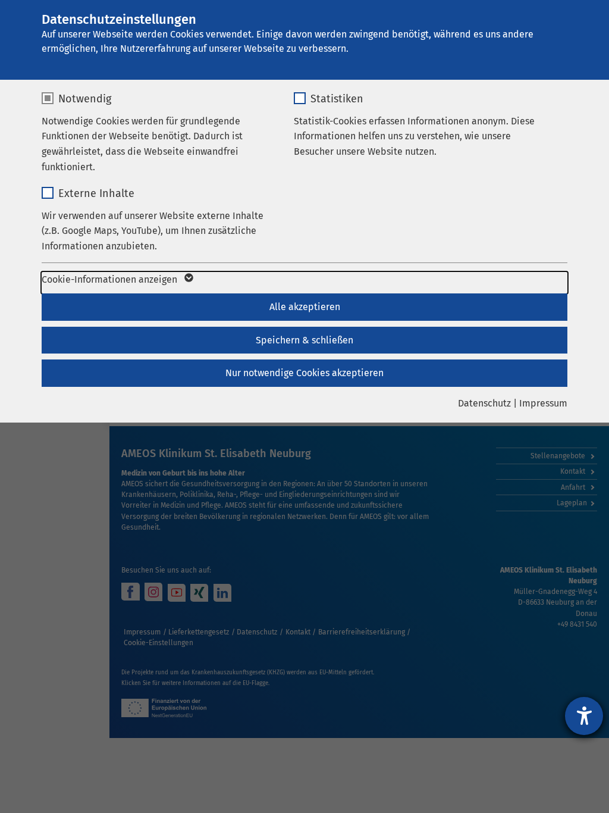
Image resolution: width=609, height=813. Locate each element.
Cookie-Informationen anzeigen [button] (111, 279)
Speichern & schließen (304, 340)
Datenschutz (484, 403)
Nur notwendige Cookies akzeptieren (304, 373)
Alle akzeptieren (304, 306)
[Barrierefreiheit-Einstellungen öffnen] (584, 716)
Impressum (543, 403)
